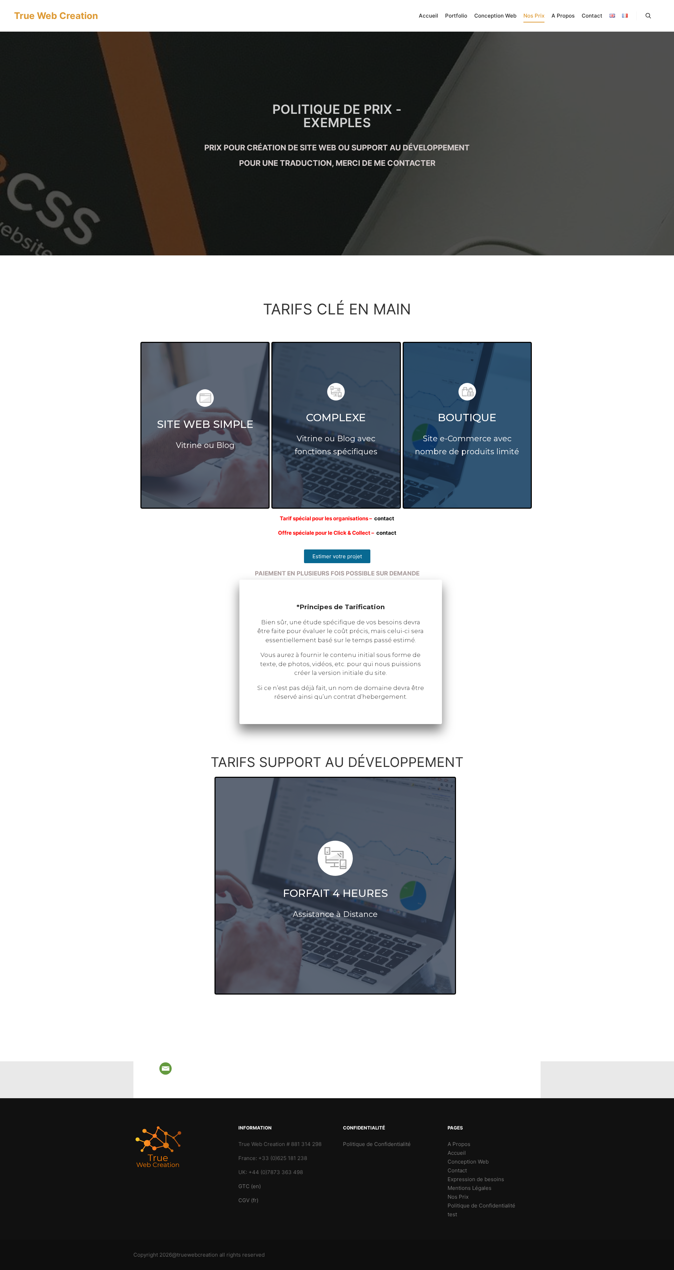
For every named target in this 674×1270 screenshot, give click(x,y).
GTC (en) (249, 1186)
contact (384, 518)
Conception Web (468, 1161)
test (452, 1214)
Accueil (457, 1152)
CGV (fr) (248, 1200)
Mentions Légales (469, 1188)
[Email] (165, 1068)
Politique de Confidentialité (377, 1144)
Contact (457, 1170)
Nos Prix (458, 1196)
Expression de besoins (476, 1179)
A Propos (459, 1144)
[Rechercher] (648, 15)
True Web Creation (49, 15)
